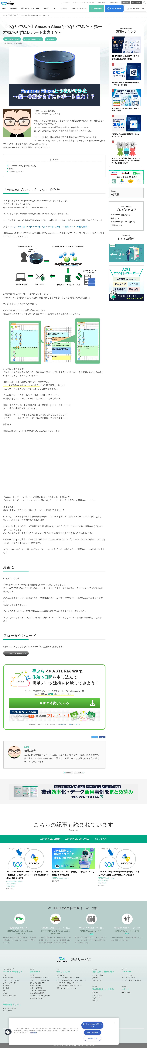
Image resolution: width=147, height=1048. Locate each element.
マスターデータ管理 (39, 980)
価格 (30, 8)
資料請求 (125, 2)
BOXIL (94, 1000)
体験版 (98, 8)
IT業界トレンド (116, 225)
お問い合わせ (136, 2)
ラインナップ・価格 (9, 983)
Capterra (95, 998)
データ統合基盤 (38, 983)
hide (56, 160)
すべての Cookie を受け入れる (92, 1025)
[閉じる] (114, 1023)
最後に (11, 169)
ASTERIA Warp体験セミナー (66, 983)
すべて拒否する (92, 1032)
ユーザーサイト (102, 2)
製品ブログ (13, 15)
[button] (8, 1032)
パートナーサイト (114, 2)
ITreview (95, 993)
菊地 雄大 (19, 43)
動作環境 (6, 988)
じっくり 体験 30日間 (70, 980)
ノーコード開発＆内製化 (38, 990)
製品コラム (115, 218)
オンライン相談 (97, 975)
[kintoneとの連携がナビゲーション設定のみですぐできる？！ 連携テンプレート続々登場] (79, 774)
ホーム (5, 15)
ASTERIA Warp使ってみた (33, 39)
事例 (13, 8)
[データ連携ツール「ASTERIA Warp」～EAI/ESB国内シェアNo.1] (7, 3)
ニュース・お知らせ (9, 1008)
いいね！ (102, 737)
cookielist (33, 1032)
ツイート (94, 737)
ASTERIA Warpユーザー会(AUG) (123, 222)
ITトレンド (96, 995)
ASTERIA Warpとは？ (12, 971)
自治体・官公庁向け (37, 998)
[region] (64, 1031)
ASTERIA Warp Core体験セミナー (68, 985)
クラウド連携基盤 (36, 988)
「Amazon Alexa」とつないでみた (22, 166)
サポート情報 (126, 993)
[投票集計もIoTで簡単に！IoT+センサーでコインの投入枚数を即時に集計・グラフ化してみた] (68, 774)
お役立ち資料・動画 (9, 996)
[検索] (144, 2)
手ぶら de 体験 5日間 (69, 978)
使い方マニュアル (74, 724)
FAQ (54, 8)
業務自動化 (36, 985)
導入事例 (6, 985)
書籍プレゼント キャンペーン (66, 988)
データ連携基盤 (39, 978)
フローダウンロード (16, 172)
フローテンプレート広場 (11, 980)
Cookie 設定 (92, 1038)
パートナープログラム (129, 978)
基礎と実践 (62, 724)
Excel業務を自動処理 (37, 993)
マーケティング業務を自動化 (40, 996)
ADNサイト (66, 2)
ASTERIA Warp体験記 (12, 39)
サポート (64, 8)
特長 (3, 8)
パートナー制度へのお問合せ (131, 980)
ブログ (45, 8)
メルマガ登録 (7, 1011)
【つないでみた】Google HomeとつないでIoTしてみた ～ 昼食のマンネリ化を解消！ (49, 226)
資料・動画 (136, 8)
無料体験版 (60, 975)
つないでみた (50, 39)
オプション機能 (8, 978)
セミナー (79, 8)
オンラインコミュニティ (84, 2)
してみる (54, 703)
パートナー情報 (126, 975)
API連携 (33, 975)
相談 (115, 8)
